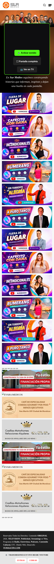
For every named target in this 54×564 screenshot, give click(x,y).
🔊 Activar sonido (27, 53)
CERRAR (33, 560)
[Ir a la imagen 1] (3, 368)
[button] (50, 5)
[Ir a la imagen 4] (11, 368)
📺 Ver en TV (27, 69)
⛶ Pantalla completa (27, 61)
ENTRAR (21, 560)
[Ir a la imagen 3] (8, 368)
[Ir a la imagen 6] (17, 368)
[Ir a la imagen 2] (6, 368)
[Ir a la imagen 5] (14, 368)
